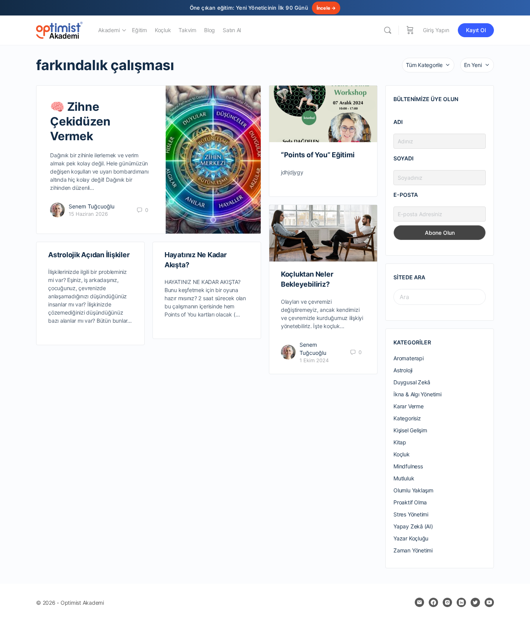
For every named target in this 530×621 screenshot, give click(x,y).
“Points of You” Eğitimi (317, 155)
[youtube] (489, 602)
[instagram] (447, 602)
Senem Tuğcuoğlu (91, 206)
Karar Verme (408, 406)
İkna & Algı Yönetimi (417, 394)
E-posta (405, 194)
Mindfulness (408, 466)
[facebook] (433, 602)
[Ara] (387, 30)
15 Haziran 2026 (88, 214)
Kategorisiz (407, 418)
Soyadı (403, 158)
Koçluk (401, 454)
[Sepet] (410, 30)
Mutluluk (403, 478)
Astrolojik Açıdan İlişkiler (89, 255)
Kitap (399, 442)
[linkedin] (461, 602)
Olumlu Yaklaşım (413, 490)
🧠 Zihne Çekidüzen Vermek (80, 121)
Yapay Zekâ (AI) (413, 526)
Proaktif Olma (410, 502)
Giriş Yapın (436, 30)
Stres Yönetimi (410, 514)
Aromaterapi (408, 358)
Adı (398, 122)
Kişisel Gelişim (410, 430)
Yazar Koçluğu (410, 538)
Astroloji (402, 370)
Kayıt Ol (476, 30)
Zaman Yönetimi (413, 550)
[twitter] (475, 602)
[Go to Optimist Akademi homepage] (59, 29)
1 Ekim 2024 (314, 360)
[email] (419, 602)
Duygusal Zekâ (411, 382)
